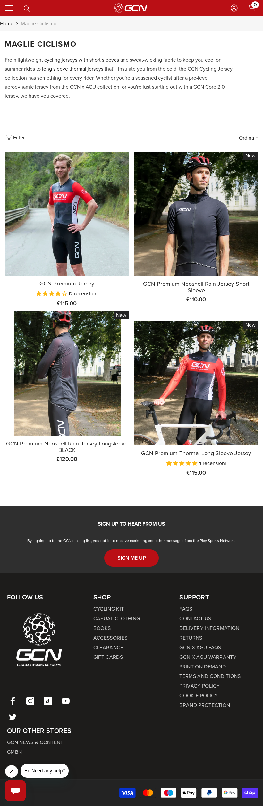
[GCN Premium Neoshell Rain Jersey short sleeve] (196, 214)
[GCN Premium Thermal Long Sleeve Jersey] (196, 383)
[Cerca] (27, 9)
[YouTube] (65, 701)
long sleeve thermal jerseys (72, 68)
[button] (52, 293)
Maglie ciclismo (38, 23)
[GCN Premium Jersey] (67, 214)
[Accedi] (234, 8)
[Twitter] (12, 717)
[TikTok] (48, 701)
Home (6, 23)
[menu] (9, 8)
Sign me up (131, 558)
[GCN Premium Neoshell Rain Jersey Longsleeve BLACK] (67, 373)
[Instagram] (30, 701)
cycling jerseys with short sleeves (81, 60)
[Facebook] (12, 701)
